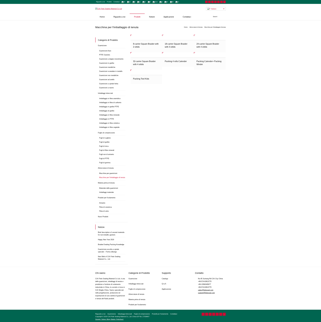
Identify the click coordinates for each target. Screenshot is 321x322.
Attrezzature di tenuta (106, 168)
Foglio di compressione (106, 133)
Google (98, 319)
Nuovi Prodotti (103, 217)
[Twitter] (209, 2)
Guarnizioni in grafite (106, 63)
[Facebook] (212, 2)
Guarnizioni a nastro (106, 88)
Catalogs (165, 279)
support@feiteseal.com (206, 293)
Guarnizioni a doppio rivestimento (111, 59)
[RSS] (206, 2)
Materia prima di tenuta (106, 183)
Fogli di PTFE (104, 158)
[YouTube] (224, 2)
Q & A (164, 284)
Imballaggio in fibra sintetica (109, 123)
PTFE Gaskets (104, 55)
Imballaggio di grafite (106, 111)
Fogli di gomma (104, 163)
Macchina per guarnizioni (108, 173)
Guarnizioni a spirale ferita (108, 84)
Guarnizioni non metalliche (108, 75)
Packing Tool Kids (141, 79)
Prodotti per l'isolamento (106, 198)
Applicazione (169, 17)
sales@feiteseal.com (205, 290)
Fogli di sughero (105, 138)
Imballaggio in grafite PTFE (109, 107)
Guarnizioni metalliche (107, 67)
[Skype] (221, 2)
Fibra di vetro (104, 211)
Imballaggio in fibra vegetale (109, 127)
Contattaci (116, 2)
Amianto (102, 203)
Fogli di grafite (104, 142)
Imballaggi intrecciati (105, 93)
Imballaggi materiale (106, 192)
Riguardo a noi (100, 2)
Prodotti (109, 2)
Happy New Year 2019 (106, 240)
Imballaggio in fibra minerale (109, 115)
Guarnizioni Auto (105, 51)
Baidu (113, 319)
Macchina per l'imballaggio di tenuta (112, 177)
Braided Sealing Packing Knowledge (111, 244)
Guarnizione (102, 45)
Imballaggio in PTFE (106, 119)
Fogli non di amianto (106, 154)
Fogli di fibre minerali (106, 150)
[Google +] (215, 2)
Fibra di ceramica (105, 207)
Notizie (152, 17)
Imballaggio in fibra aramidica (109, 98)
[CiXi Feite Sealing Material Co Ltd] (108, 9)
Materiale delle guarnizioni (108, 188)
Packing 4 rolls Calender (176, 61)
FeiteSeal (119, 319)
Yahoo (103, 319)
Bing (108, 319)
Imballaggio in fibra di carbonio (110, 102)
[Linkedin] (218, 2)
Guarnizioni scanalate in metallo (110, 71)
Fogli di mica (103, 146)
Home (102, 17)
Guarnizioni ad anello (106, 79)
